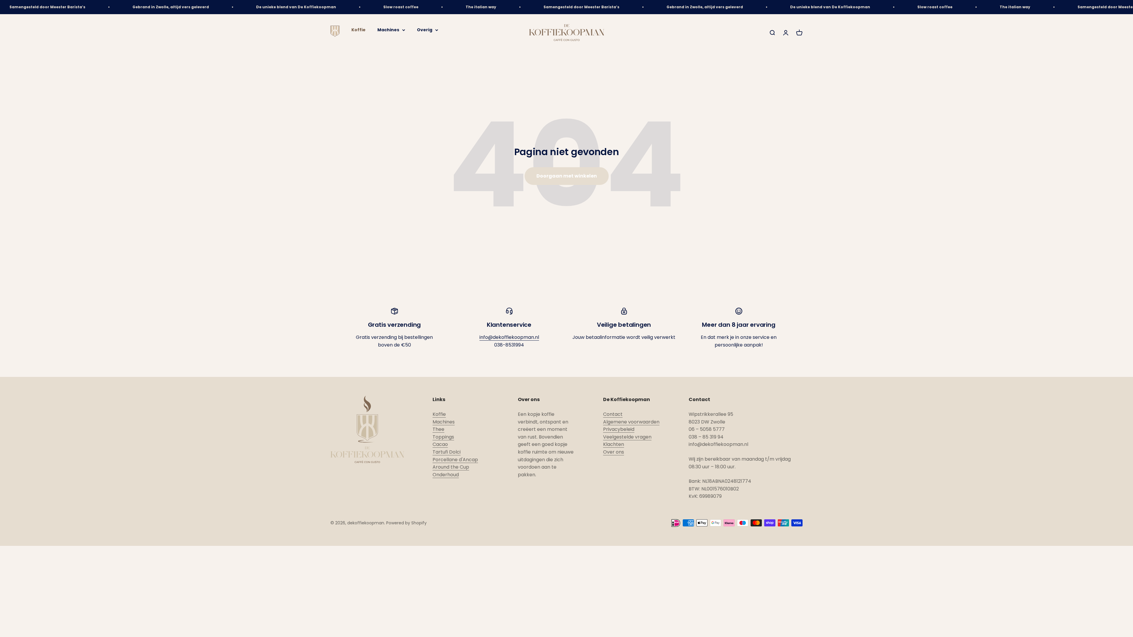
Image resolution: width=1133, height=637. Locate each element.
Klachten (613, 444)
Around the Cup (451, 467)
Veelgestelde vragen (627, 437)
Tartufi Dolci (447, 452)
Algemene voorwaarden (631, 421)
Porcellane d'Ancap (455, 459)
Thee (438, 429)
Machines (388, 30)
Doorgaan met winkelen (566, 176)
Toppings (443, 437)
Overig (424, 30)
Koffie (358, 30)
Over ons (613, 452)
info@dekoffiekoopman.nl (509, 337)
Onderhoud (446, 474)
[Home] (335, 35)
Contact (613, 414)
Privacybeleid (618, 429)
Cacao (440, 444)
